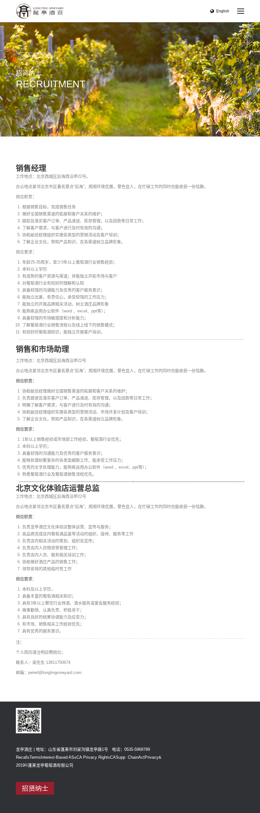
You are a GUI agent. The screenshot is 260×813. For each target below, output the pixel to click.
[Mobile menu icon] (240, 11)
